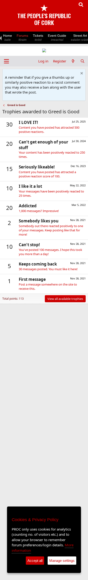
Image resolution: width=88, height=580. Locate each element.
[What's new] (73, 61)
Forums (22, 37)
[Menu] (6, 61)
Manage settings (62, 561)
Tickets (38, 37)
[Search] (82, 61)
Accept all (34, 561)
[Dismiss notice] (81, 73)
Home (7, 37)
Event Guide (57, 37)
